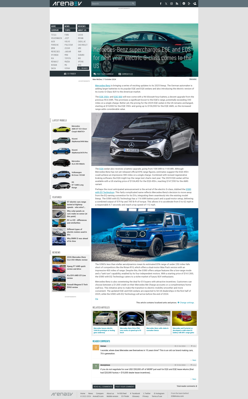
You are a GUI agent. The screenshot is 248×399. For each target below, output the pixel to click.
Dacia (53, 68)
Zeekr (67, 48)
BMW (53, 48)
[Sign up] (194, 3)
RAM (79, 51)
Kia (52, 58)
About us (82, 30)
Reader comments (101, 341)
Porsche (55, 44)
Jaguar (68, 51)
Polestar (69, 44)
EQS (101, 168)
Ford (67, 34)
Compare (55, 30)
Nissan (54, 64)
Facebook (136, 393)
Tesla (53, 34)
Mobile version (112, 396)
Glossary (135, 396)
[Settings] (184, 3)
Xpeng (81, 61)
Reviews (82, 26)
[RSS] (177, 3)
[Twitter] (166, 4)
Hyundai (54, 54)
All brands (83, 68)
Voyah (67, 68)
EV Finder (125, 396)
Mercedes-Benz (102, 85)
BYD (79, 64)
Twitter (147, 393)
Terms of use (157, 396)
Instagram (160, 393)
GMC (79, 48)
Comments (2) (127, 74)
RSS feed (122, 393)
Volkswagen (56, 38)
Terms (67, 30)
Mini (66, 54)
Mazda (67, 61)
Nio (79, 58)
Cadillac (82, 41)
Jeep (67, 38)
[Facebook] (160, 3)
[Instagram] (171, 3)
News (67, 26)
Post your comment (105, 74)
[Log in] (189, 3)
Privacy (146, 396)
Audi (53, 41)
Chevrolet (83, 44)
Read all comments (103, 387)
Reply (194, 360)
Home (53, 26)
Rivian (80, 38)
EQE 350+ (104, 96)
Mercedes (55, 51)
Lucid (80, 34)
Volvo (67, 41)
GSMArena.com (177, 396)
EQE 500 (118, 96)
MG (66, 64)
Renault (55, 61)
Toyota (68, 58)
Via (96, 299)
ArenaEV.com (98, 396)
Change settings (186, 302)
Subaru (81, 54)
